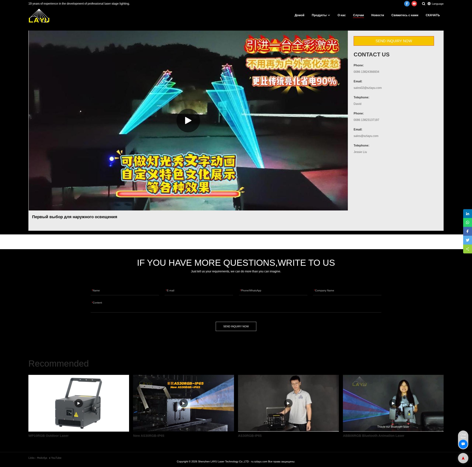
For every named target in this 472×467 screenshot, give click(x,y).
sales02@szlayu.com (368, 87)
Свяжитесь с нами (404, 15)
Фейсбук (42, 457)
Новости (377, 15)
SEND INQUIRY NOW (394, 41)
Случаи (358, 15)
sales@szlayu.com (366, 135)
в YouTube (55, 457)
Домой (299, 15)
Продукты (319, 15)
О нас (342, 15)
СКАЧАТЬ (433, 15)
